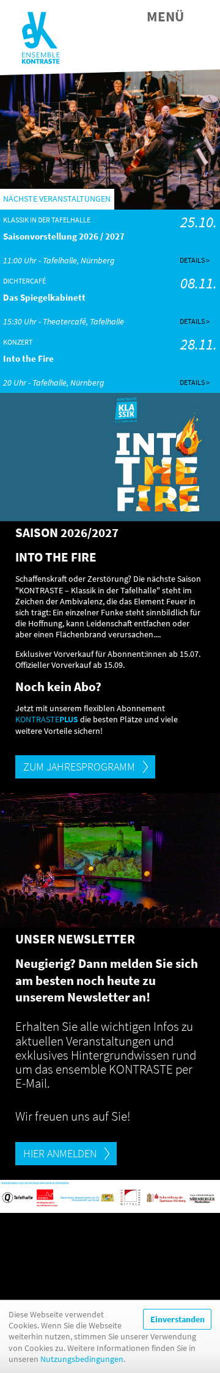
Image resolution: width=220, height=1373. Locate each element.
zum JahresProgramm (79, 767)
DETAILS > (195, 260)
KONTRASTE (46, 719)
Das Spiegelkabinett (44, 297)
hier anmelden (60, 1153)
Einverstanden (177, 1319)
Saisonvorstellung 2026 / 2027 (64, 236)
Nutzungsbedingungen (81, 1358)
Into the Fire (28, 358)
